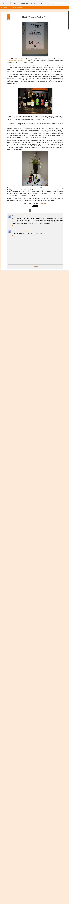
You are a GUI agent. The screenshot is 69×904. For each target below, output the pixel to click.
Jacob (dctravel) (16, 216)
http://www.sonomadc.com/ (15, 60)
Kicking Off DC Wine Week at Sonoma (35, 17)
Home (12, 7)
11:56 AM (26, 231)
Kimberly (43, 203)
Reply (13, 226)
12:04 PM (24, 216)
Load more (35, 266)
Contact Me (18, 7)
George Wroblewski (17, 231)
